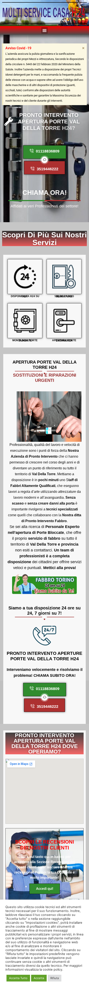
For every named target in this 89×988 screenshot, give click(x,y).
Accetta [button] (39, 978)
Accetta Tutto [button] (18, 978)
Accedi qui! (44, 889)
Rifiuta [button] (54, 978)
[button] (44, 30)
